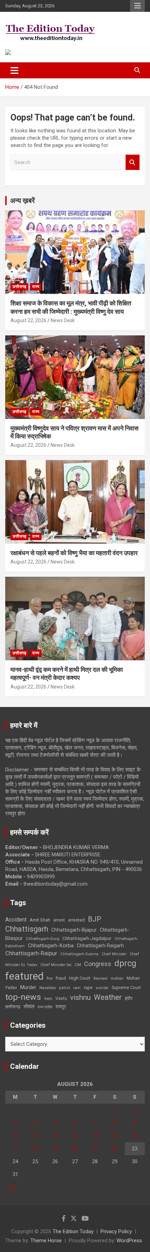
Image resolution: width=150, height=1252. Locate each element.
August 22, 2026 (28, 320)
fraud (60, 978)
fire (49, 978)
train (48, 998)
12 (55, 1136)
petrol (64, 988)
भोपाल (29, 1006)
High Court (79, 978)
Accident (16, 919)
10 (15, 1136)
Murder (28, 987)
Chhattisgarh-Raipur (31, 953)
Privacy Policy (116, 1231)
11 (35, 1136)
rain (77, 987)
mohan (117, 978)
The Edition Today (73, 1231)
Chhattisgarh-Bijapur (74, 930)
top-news (23, 997)
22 (115, 1148)
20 (75, 1148)
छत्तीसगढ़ (19, 286)
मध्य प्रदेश (45, 1007)
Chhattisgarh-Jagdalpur (86, 938)
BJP (94, 919)
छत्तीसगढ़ (12, 1006)
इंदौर (129, 998)
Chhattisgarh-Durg (42, 938)
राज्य (35, 286)
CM (78, 964)
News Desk (63, 320)
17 (15, 1148)
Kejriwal (100, 978)
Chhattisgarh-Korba (51, 945)
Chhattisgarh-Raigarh (100, 945)
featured (24, 976)
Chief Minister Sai (56, 965)
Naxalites (47, 987)
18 (35, 1148)
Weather (108, 997)
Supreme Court (126, 987)
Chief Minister (114, 954)
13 (75, 1136)
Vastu (61, 998)
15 (115, 1136)
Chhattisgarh (26, 929)
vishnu (80, 997)
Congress (97, 963)
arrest (59, 920)
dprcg (125, 963)
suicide (102, 988)
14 (95, 1136)
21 (95, 1148)
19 (55, 1148)
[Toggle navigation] (14, 70)
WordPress (129, 1240)
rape (88, 987)
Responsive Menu (137, 6)
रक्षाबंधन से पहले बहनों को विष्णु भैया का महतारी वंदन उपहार (74, 553)
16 (134, 1136)
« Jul (10, 1187)
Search (133, 162)
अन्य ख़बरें (22, 200)
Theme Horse (46, 1240)
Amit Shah (40, 920)
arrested (76, 920)
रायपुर (60, 1006)
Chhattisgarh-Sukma (79, 954)
